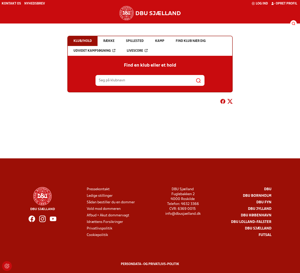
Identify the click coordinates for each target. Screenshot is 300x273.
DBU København (256, 215)
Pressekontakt (98, 189)
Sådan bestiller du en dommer (111, 202)
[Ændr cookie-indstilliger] (7, 266)
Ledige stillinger (100, 196)
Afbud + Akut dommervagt (108, 215)
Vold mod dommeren (104, 209)
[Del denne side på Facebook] (222, 102)
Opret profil (286, 3)
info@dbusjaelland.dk (183, 214)
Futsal (265, 235)
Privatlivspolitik (99, 228)
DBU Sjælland (258, 228)
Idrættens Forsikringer (105, 222)
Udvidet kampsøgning (92, 50)
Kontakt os (11, 3)
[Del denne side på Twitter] (230, 102)
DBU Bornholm (257, 196)
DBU (267, 189)
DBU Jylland (259, 209)
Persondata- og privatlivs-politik (150, 264)
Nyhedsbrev (34, 3)
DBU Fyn (263, 202)
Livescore (135, 50)
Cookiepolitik (97, 235)
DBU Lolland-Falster (251, 222)
